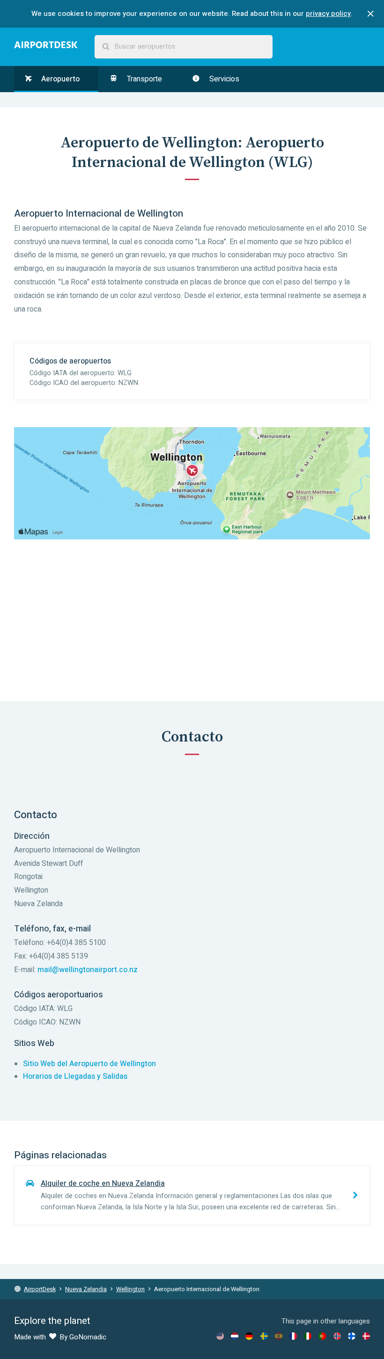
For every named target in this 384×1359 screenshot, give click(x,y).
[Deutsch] (249, 1336)
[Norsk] (337, 1336)
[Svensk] (264, 1336)
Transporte (143, 79)
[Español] (278, 1336)
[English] (220, 1336)
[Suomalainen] (351, 1336)
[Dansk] (366, 1336)
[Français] (293, 1336)
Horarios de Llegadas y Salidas (75, 1076)
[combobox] (184, 46)
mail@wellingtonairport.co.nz (87, 969)
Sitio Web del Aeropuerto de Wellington (89, 1063)
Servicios (223, 79)
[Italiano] (307, 1336)
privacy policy (328, 13)
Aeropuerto (59, 79)
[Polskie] (322, 1336)
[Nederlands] (234, 1336)
